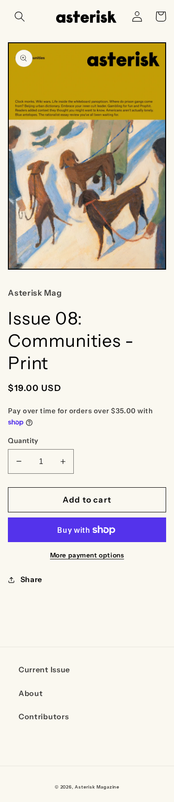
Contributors (44, 716)
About (31, 693)
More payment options (87, 555)
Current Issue (44, 669)
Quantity (23, 440)
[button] (20, 16)
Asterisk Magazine (97, 786)
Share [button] (31, 579)
